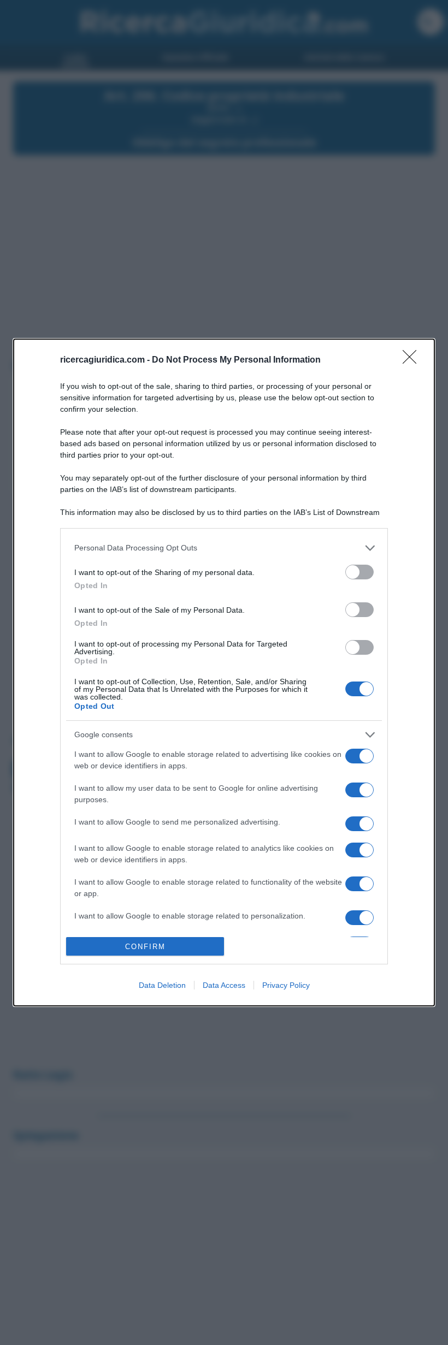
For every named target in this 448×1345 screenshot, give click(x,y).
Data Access (224, 985)
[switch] (359, 572)
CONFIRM (145, 947)
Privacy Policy (286, 985)
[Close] (413, 360)
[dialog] (224, 672)
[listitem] (224, 548)
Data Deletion (162, 985)
